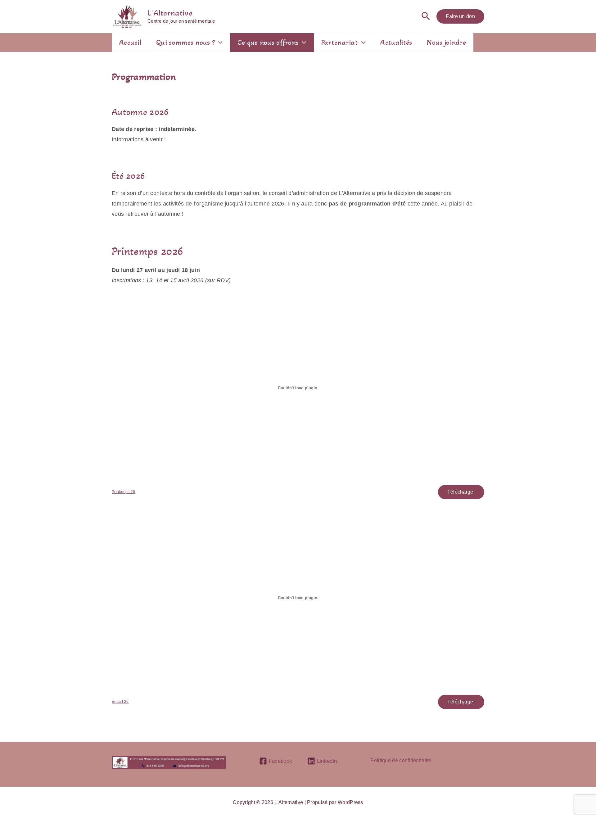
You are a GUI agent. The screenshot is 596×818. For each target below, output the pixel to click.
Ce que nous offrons (268, 42)
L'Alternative (169, 13)
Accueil (130, 42)
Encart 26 (120, 701)
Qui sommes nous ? (185, 42)
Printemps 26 (123, 492)
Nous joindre (446, 42)
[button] (425, 16)
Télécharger (461, 492)
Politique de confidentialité (400, 760)
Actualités (396, 42)
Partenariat (339, 42)
